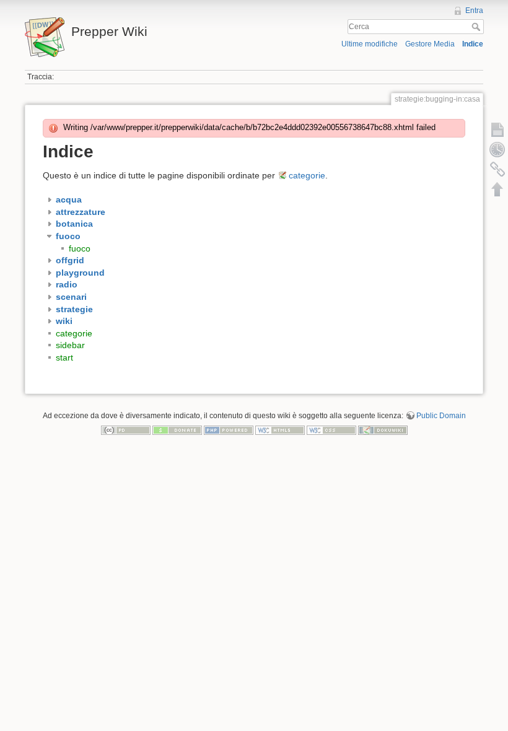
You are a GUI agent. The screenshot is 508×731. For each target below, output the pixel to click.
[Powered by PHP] (228, 430)
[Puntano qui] (497, 169)
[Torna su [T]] (497, 189)
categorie (307, 175)
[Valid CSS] (331, 430)
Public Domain (441, 415)
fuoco (79, 248)
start (64, 357)
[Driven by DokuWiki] (383, 430)
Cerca (477, 26)
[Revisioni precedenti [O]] (497, 149)
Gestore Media (430, 44)
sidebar (70, 345)
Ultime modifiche (369, 44)
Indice (472, 44)
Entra (474, 10)
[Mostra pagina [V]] (497, 129)
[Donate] (177, 430)
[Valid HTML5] (280, 430)
